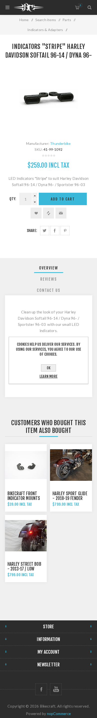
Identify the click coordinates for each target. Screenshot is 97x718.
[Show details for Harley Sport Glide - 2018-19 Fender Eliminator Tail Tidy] (71, 465)
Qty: (12, 198)
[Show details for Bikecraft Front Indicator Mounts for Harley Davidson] (26, 465)
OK (48, 368)
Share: (32, 230)
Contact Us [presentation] (48, 290)
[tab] (48, 268)
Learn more (48, 376)
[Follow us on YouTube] (56, 689)
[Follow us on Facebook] (41, 689)
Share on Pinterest (65, 230)
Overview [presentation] (48, 267)
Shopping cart (80, 5)
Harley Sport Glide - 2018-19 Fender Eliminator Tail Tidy (70, 498)
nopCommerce (59, 713)
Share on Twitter (44, 230)
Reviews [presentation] (48, 279)
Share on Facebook (54, 230)
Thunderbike (60, 143)
